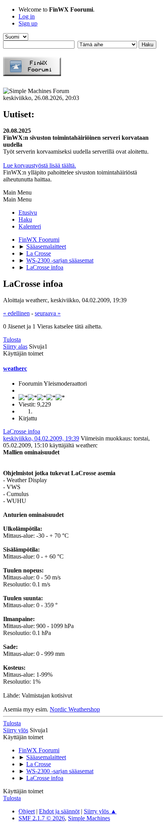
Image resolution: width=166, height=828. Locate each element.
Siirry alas (15, 346)
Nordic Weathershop (75, 709)
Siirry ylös (15, 730)
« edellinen (16, 313)
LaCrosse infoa (21, 431)
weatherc (15, 368)
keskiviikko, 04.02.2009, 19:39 (41, 438)
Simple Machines (89, 818)
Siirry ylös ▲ (100, 811)
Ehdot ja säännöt (59, 811)
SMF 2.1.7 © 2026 (42, 818)
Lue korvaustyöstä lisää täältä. (39, 165)
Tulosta (12, 339)
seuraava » (48, 313)
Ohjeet (27, 811)
